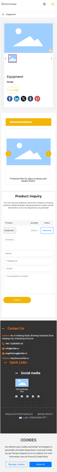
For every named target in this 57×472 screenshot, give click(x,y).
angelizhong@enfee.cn (16, 353)
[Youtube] (34, 397)
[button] (8, 154)
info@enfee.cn (12, 348)
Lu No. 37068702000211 (33, 418)
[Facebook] (23, 397)
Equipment (9, 230)
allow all (40, 464)
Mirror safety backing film (30, 178)
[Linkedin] (28, 397)
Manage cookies (16, 464)
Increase (10, 239)
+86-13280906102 (14, 343)
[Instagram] (39, 397)
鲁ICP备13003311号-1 (45, 415)
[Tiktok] (17, 397)
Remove (47, 230)
